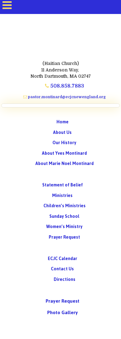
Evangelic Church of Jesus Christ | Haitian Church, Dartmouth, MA (60, 34)
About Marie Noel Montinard (64, 163)
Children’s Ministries (64, 206)
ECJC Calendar (62, 258)
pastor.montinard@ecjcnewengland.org (66, 97)
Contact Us (62, 269)
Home (62, 122)
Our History (64, 143)
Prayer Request (64, 237)
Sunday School (64, 216)
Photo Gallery (62, 312)
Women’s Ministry (64, 226)
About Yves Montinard (64, 153)
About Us (62, 132)
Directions (64, 279)
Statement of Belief (62, 185)
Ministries (62, 195)
